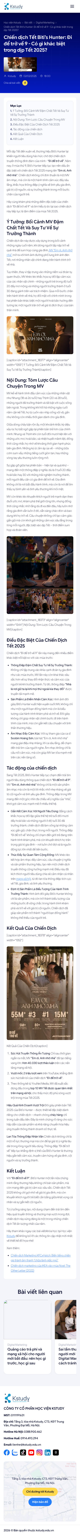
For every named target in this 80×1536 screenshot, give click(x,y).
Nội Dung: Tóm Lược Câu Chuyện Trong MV (39, 119)
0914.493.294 (29, 1438)
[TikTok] (23, 1453)
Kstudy (11, 1236)
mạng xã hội (23, 878)
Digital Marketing (45, 22)
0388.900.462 (33, 1431)
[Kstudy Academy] (13, 6)
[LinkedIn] (48, 1453)
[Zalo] (15, 1453)
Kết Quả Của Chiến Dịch (27, 134)
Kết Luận (18, 139)
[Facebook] (7, 1453)
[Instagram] (39, 1453)
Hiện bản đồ (40, 1502)
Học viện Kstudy (12, 22)
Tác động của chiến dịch (27, 129)
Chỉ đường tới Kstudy (40, 1491)
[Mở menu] (72, 6)
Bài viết (28, 22)
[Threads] (56, 1453)
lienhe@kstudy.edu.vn (26, 1444)
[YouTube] (31, 1453)
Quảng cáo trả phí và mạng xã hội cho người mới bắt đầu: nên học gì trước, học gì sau (26, 1356)
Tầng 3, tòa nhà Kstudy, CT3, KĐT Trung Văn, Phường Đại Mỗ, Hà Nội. (34, 1423)
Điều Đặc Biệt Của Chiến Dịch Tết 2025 (36, 124)
